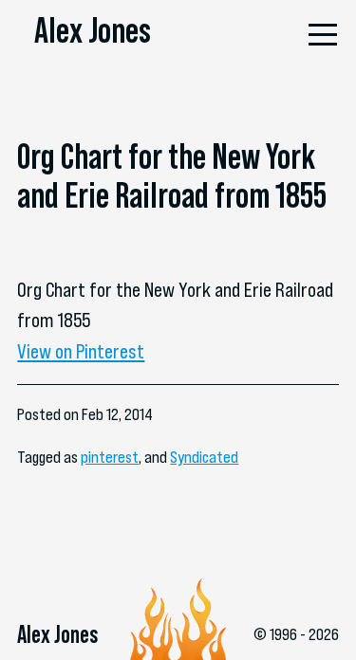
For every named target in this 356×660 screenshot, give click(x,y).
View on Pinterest (80, 350)
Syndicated (204, 457)
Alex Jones (92, 30)
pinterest (110, 457)
